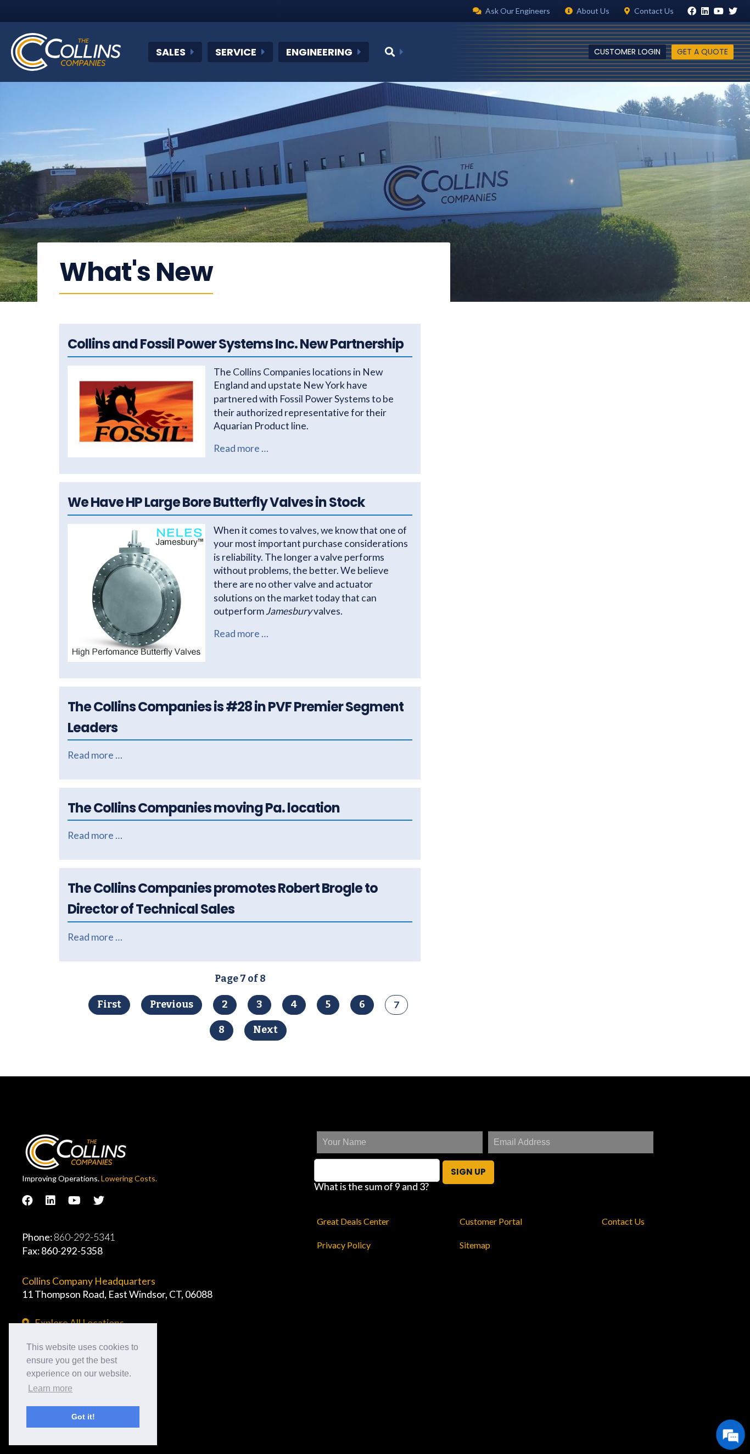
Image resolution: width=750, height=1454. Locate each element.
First (109, 1004)
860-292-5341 (84, 1237)
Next (265, 1030)
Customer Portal (491, 1221)
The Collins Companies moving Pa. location (204, 808)
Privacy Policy (344, 1245)
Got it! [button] (83, 1416)
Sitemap (475, 1245)
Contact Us (623, 1221)
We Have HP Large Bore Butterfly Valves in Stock (216, 502)
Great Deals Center (353, 1221)
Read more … (241, 448)
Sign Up (468, 1171)
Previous (171, 1004)
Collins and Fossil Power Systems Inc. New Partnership (236, 344)
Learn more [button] (50, 1388)
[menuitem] (175, 52)
